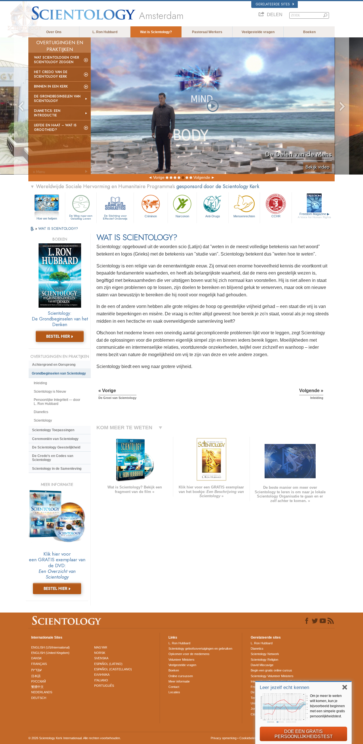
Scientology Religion (264, 659)
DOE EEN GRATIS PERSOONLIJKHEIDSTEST (304, 734)
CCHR (275, 216)
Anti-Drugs (212, 216)
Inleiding (40, 383)
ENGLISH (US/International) (50, 647)
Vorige (158, 177)
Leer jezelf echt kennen (284, 687)
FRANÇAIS (39, 664)
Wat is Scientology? (156, 32)
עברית (36, 670)
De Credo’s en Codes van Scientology (52, 458)
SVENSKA (101, 658)
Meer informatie (179, 681)
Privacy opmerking (224, 738)
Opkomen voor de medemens (189, 654)
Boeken (309, 32)
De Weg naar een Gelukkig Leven (80, 217)
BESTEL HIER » (59, 336)
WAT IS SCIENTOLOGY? (58, 228)
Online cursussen (180, 676)
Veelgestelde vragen (258, 32)
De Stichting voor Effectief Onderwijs (115, 217)
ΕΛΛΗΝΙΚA (101, 674)
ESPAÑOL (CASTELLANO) (113, 669)
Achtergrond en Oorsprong (53, 365)
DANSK (36, 658)
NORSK (99, 652)
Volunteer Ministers (181, 659)
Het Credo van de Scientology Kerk (50, 74)
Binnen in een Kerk (51, 86)
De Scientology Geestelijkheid (56, 447)
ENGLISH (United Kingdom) (50, 652)
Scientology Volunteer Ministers (272, 676)
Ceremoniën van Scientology (55, 439)
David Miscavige (262, 665)
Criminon (151, 216)
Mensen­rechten (244, 216)
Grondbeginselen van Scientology (59, 373)
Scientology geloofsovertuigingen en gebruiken (200, 648)
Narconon (182, 216)
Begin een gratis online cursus (271, 670)
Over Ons (54, 32)
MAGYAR (100, 647)
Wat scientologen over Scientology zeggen (56, 60)
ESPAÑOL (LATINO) (108, 664)
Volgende (201, 177)
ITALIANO (101, 680)
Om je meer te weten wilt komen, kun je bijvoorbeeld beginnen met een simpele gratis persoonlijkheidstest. (327, 706)
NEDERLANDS (41, 692)
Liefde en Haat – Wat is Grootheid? (55, 127)
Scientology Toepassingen (53, 430)
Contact (173, 686)
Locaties (174, 692)
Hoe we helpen (47, 218)
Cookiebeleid (248, 738)
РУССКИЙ (38, 681)
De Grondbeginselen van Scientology (57, 98)
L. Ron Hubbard (104, 32)
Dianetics (41, 412)
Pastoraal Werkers (207, 32)
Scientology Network (265, 654)
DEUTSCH (38, 698)
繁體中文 (37, 686)
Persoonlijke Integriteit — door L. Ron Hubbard (57, 402)
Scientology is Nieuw (50, 392)
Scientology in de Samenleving (56, 469)
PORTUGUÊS (104, 685)
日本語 (36, 676)
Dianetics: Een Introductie (47, 113)
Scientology (43, 420)
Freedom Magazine (314, 215)
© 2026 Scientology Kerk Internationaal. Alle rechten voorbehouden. (74, 738)
